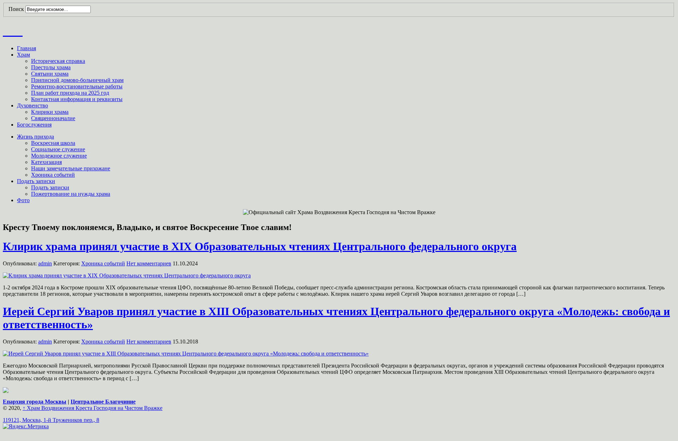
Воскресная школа (53, 143)
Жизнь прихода (35, 137)
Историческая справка (58, 61)
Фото (23, 200)
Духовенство (32, 105)
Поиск (16, 9)
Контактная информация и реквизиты (77, 99)
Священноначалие (53, 118)
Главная (26, 48)
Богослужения (34, 125)
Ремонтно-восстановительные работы (77, 86)
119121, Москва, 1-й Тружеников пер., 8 (51, 420)
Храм (23, 55)
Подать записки (36, 181)
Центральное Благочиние (103, 402)
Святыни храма (50, 74)
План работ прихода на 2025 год (70, 93)
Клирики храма (50, 112)
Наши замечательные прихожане (70, 168)
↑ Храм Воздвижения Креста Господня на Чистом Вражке (92, 408)
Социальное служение (58, 149)
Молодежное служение (59, 156)
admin (45, 263)
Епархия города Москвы (34, 402)
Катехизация (46, 162)
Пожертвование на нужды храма (70, 194)
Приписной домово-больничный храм (77, 80)
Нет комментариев (148, 263)
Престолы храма (51, 67)
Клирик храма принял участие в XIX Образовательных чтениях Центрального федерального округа (260, 246)
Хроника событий (53, 175)
